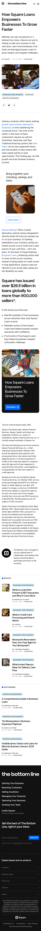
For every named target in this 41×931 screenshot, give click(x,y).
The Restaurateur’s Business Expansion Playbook (16, 722)
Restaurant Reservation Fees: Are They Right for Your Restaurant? (24, 642)
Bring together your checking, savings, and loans (19, 177)
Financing (29, 94)
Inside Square (8, 810)
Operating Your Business (13, 716)
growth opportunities (12, 124)
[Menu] (38, 4)
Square (7, 59)
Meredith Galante (22, 599)
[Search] (34, 4)
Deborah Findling (11, 705)
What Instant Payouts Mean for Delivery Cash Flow (24, 667)
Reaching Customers (12, 787)
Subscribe (34, 837)
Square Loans (10, 255)
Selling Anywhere (10, 792)
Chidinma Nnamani (22, 649)
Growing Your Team (11, 805)
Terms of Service (32, 923)
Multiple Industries (11, 98)
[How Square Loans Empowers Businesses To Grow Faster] (20, 381)
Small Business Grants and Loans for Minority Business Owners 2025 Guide (20, 746)
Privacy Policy (18, 843)
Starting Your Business (12, 694)
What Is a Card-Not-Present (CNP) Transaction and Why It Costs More (25, 593)
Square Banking (9, 230)
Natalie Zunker (10, 728)
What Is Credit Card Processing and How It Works (23, 617)
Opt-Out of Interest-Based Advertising (20, 926)
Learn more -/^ (13, 220)
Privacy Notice (21, 923)
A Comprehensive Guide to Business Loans (20, 700)
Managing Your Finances (13, 94)
